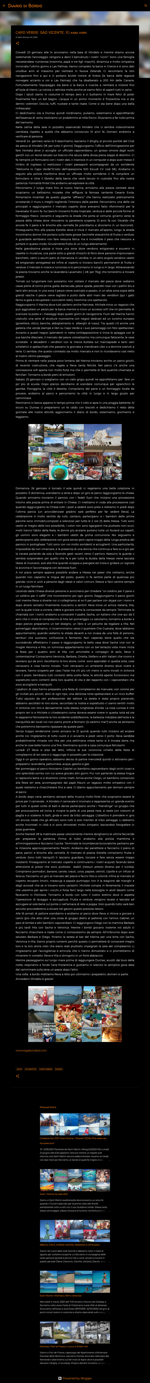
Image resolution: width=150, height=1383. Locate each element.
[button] (17, 43)
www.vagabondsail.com (31, 1050)
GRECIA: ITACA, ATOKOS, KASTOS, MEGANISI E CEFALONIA (70, 1244)
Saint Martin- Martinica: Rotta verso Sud (60, 1295)
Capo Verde (46, 1069)
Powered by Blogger (77, 1378)
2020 (19, 1069)
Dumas (58, 1069)
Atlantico (30, 1069)
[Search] (46, 5)
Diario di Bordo (25, 5)
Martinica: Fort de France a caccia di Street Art (64, 1346)
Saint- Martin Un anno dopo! (54, 1194)
